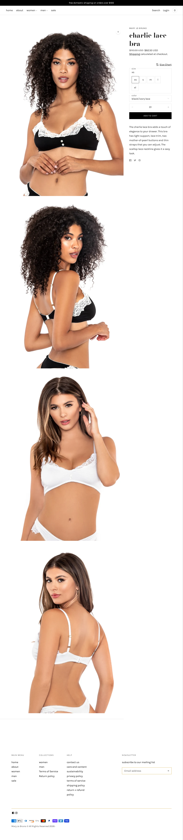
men (43, 10)
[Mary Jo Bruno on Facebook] (13, 813)
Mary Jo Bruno (138, 28)
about (19, 10)
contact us (73, 762)
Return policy (46, 776)
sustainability (75, 771)
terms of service (76, 780)
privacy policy (75, 776)
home (9, 10)
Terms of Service (48, 771)
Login (166, 10)
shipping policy (76, 785)
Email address (132, 767)
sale (53, 10)
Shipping (134, 54)
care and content (77, 766)
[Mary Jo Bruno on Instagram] (16, 813)
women (31, 10)
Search (156, 10)
